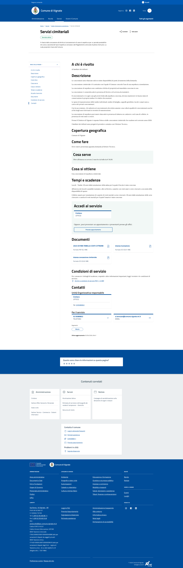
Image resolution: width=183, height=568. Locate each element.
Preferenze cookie (36, 561)
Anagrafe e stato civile (69, 480)
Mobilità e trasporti (99, 487)
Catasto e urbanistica (68, 487)
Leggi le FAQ (65, 508)
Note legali (96, 518)
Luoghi (126, 496)
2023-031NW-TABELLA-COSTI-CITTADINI (88, 246)
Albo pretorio (97, 511)
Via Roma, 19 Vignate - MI (39, 507)
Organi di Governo (36, 487)
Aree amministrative (37, 477)
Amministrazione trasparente (103, 508)
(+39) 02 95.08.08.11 (39, 515)
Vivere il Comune (72, 18)
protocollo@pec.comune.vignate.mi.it (43, 523)
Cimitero (78, 213)
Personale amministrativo (39, 491)
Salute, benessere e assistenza (103, 491)
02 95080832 (78, 316)
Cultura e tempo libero (69, 491)
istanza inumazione (123, 246)
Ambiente (64, 477)
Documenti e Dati (36, 480)
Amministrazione (38, 18)
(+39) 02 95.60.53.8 (40, 518)
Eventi (126, 492)
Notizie (126, 480)
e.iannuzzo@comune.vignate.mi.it (128, 316)
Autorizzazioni (66, 484)
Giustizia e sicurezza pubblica (103, 480)
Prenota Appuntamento (69, 511)
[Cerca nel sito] (149, 11)
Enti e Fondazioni (36, 484)
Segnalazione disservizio (70, 515)
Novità (50, 18)
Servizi (59, 18)
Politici (32, 494)
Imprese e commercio (100, 484)
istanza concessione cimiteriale (85, 257)
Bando (126, 477)
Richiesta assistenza (68, 518)
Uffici (32, 497)
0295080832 (80, 305)
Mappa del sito (49, 561)
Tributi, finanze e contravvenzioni (104, 494)
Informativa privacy (100, 515)
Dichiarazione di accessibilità (103, 522)
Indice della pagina (35, 64)
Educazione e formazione (102, 477)
